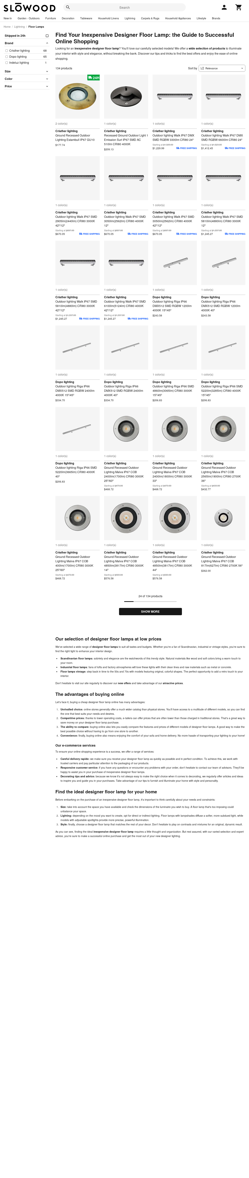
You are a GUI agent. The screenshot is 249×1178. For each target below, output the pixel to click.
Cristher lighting (66, 131)
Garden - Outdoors (29, 18)
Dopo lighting (162, 297)
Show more (150, 611)
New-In (8, 18)
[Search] (68, 7)
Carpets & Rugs (150, 18)
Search (124, 7)
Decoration (68, 18)
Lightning (130, 18)
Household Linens (108, 18)
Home (7, 26)
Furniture (50, 18)
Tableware (86, 18)
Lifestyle (201, 18)
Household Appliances (178, 18)
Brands (216, 18)
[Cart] (238, 7)
